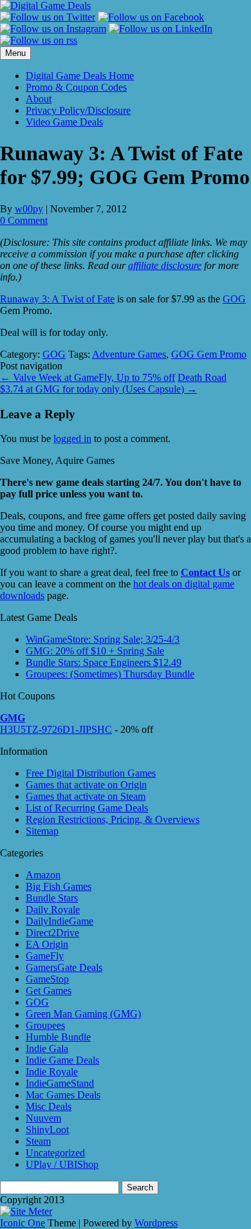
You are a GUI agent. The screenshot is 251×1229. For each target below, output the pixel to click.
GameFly (45, 955)
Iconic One (22, 1222)
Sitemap (42, 831)
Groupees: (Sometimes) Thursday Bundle (110, 674)
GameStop (47, 979)
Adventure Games (129, 354)
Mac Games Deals (63, 1094)
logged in (72, 438)
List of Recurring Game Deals (87, 807)
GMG (12, 717)
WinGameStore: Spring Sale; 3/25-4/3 (103, 639)
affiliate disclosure (164, 265)
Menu (15, 53)
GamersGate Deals (64, 967)
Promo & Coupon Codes (76, 87)
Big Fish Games (58, 886)
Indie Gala (47, 1048)
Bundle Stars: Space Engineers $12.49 (103, 662)
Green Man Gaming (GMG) (83, 1013)
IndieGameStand (60, 1083)
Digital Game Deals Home (80, 75)
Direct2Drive (52, 932)
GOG (234, 298)
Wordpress (156, 1222)
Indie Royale (52, 1071)
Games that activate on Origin (86, 784)
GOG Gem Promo (208, 354)
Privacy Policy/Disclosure (78, 110)
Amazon (43, 874)
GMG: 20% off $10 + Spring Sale (95, 650)
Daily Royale (53, 909)
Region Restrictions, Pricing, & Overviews (113, 819)
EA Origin (47, 944)
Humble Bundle (58, 1036)
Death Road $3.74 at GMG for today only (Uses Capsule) (113, 383)
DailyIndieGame (59, 921)
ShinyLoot (47, 1129)
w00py (29, 208)
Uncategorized (55, 1152)
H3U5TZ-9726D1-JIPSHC (56, 729)
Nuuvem (43, 1118)
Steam (38, 1141)
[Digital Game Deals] (45, 5)
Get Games (48, 990)
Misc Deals (48, 1106)
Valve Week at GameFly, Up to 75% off (87, 377)
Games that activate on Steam (85, 796)
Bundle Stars (52, 897)
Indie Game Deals (62, 1060)
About (38, 98)
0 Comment (24, 220)
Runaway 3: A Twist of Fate (57, 298)
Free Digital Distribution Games (91, 773)
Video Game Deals (64, 121)
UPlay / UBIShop (62, 1164)
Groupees (45, 1025)
